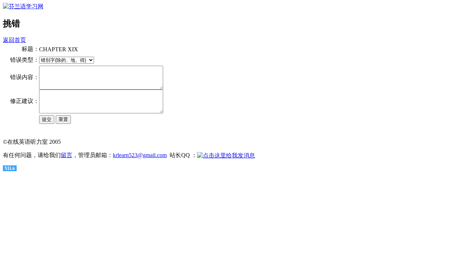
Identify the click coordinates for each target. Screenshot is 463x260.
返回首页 (14, 40)
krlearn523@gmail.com (140, 155)
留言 (66, 155)
